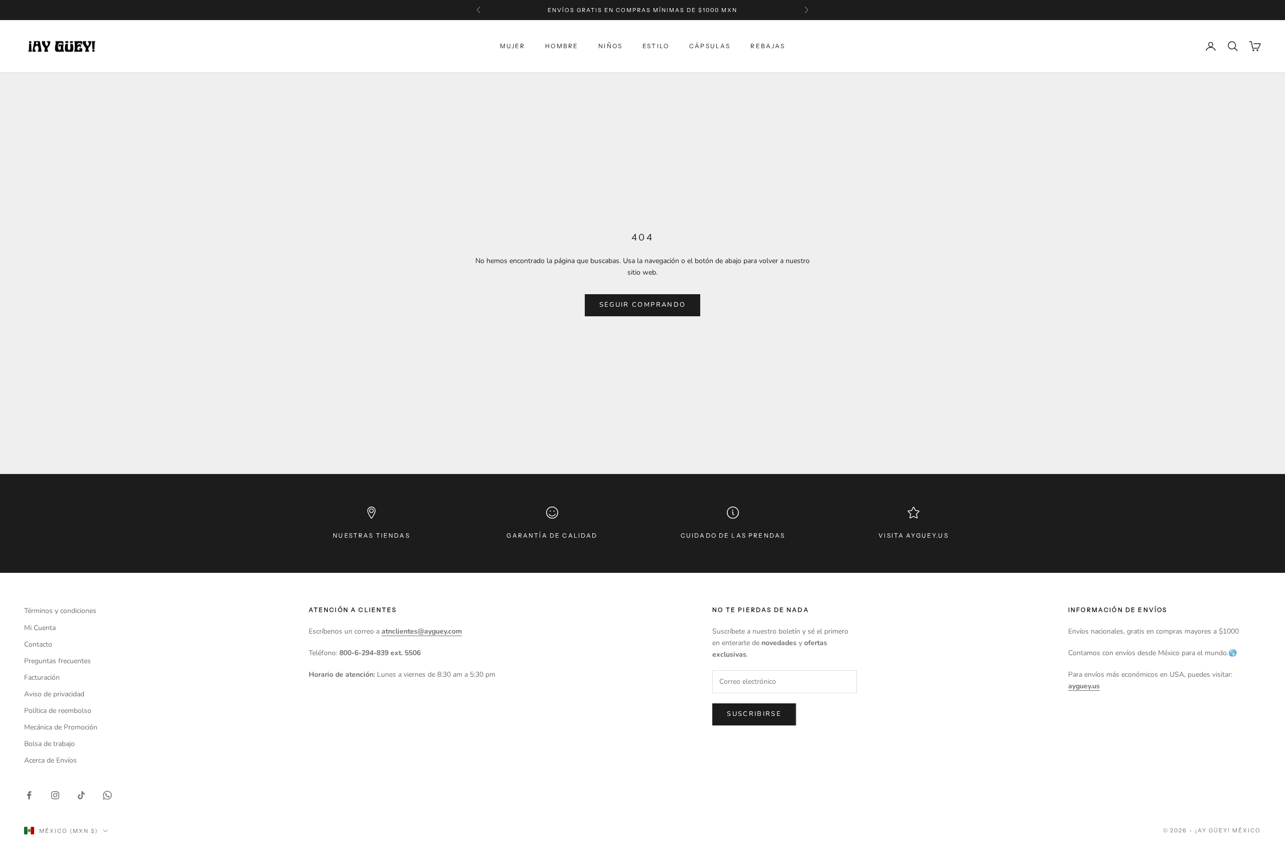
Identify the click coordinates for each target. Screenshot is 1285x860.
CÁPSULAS (709, 46)
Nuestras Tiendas (371, 535)
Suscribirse (754, 713)
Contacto (38, 644)
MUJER (513, 46)
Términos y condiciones (60, 611)
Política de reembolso (57, 710)
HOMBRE (561, 46)
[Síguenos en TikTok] (81, 795)
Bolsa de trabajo (49, 744)
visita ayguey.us (913, 535)
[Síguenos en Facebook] (29, 795)
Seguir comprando (642, 304)
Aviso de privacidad (54, 694)
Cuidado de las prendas (733, 535)
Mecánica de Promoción (60, 727)
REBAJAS (767, 46)
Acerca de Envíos (50, 760)
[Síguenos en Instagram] (55, 795)
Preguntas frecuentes (57, 661)
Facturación (42, 677)
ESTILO (655, 46)
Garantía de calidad (551, 535)
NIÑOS (610, 46)
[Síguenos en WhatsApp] (107, 795)
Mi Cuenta (40, 628)
